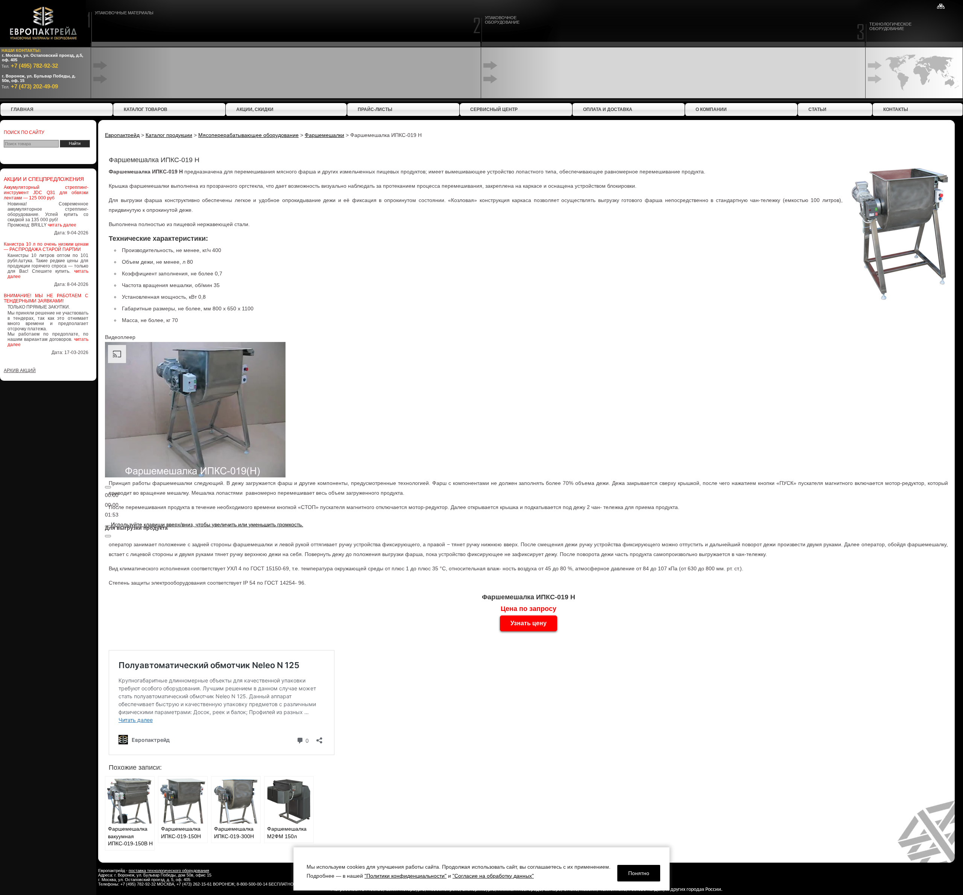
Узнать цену (528, 623)
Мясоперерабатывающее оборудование (248, 135)
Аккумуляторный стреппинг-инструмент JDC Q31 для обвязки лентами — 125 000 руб (46, 193)
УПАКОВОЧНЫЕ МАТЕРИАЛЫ (124, 13)
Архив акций (20, 370)
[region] (481, 868)
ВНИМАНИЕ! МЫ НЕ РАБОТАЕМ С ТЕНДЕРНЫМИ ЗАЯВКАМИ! (46, 298)
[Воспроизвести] (108, 487)
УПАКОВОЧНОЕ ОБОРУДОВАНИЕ (502, 19)
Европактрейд (122, 135)
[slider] (207, 524)
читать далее (62, 225)
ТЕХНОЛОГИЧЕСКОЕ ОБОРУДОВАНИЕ (890, 26)
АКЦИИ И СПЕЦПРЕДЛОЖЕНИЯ (44, 179)
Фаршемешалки (324, 135)
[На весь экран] (108, 536)
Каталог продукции (169, 135)
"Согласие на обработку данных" (493, 876)
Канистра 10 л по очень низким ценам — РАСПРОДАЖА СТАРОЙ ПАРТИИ (46, 247)
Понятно (638, 873)
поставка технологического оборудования (169, 870)
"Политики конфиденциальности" (406, 876)
